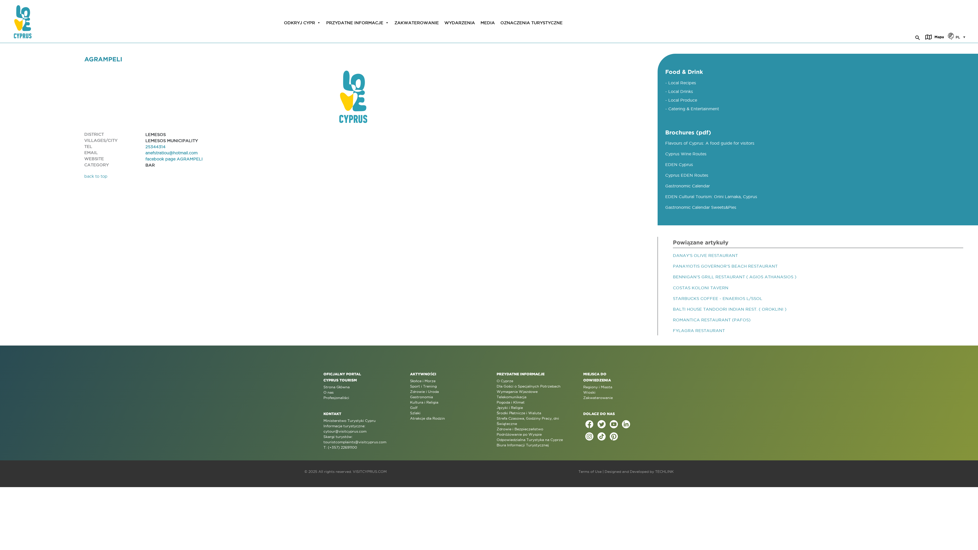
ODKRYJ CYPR (299, 23)
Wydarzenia (459, 23)
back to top (95, 176)
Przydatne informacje (354, 23)
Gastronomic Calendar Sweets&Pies (700, 207)
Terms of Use (590, 472)
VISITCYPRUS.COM (370, 472)
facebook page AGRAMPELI (174, 159)
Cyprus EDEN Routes (686, 175)
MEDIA (488, 23)
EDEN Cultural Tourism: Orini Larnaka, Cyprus (711, 196)
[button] (917, 37)
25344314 (155, 146)
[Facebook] (589, 424)
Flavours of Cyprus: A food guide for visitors (709, 143)
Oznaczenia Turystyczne (531, 23)
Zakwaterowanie (417, 23)
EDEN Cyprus (679, 164)
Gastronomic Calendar (687, 186)
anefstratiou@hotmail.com (171, 152)
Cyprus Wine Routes (686, 154)
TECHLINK (664, 472)
